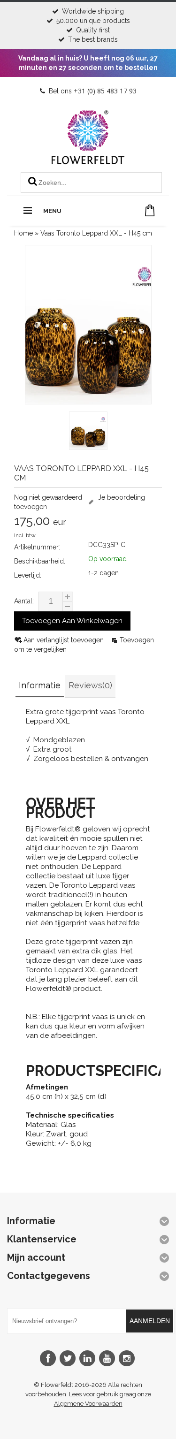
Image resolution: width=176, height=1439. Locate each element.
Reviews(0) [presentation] (90, 685)
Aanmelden (150, 1321)
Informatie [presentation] (40, 685)
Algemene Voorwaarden (88, 1403)
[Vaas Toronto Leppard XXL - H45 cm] (88, 431)
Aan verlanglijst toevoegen (64, 640)
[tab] (39, 686)
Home (23, 233)
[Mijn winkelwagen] (150, 210)
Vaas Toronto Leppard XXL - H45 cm (96, 233)
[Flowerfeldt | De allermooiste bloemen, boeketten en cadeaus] (88, 160)
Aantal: (24, 601)
